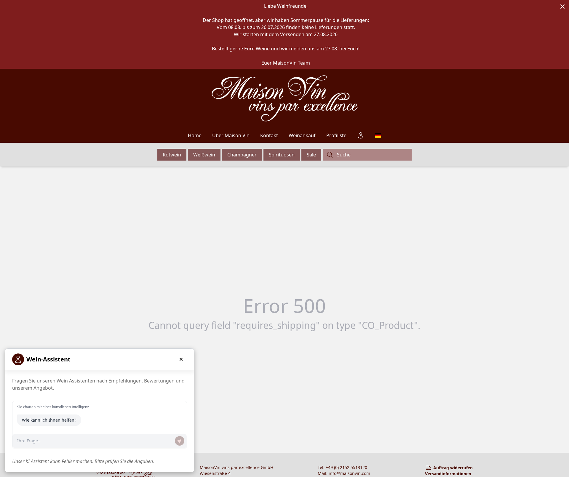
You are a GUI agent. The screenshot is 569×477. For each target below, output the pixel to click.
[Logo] (284, 98)
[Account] (361, 135)
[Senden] (179, 441)
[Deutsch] (378, 135)
